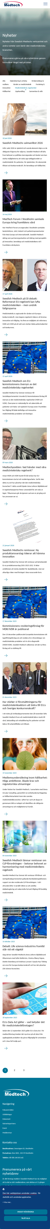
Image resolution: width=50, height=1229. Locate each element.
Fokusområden (8, 1110)
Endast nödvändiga (25, 1212)
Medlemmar (7, 1133)
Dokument (6, 1119)
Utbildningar (7, 1115)
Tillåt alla (25, 1218)
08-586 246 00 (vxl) (13, 1158)
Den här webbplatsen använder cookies (20, 1193)
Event (5, 1128)
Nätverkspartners (9, 1124)
